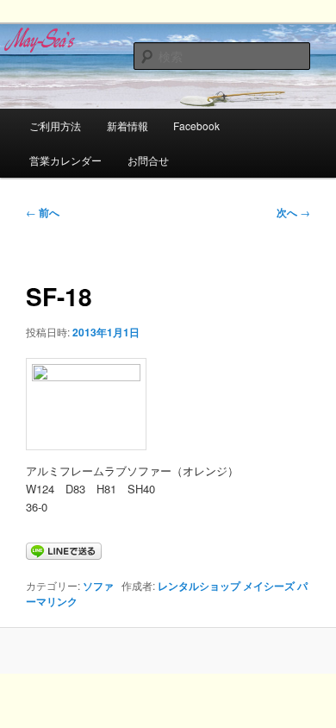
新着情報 (127, 125)
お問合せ (148, 160)
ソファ (98, 585)
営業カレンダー (65, 160)
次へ (293, 212)
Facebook (196, 125)
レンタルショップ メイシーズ (226, 585)
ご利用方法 (55, 125)
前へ (42, 212)
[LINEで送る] (64, 550)
